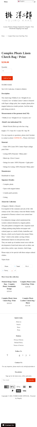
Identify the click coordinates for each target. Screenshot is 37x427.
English (22, 1)
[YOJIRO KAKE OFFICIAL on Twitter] (7, 355)
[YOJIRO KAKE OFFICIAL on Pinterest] (15, 355)
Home (3, 36)
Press (18, 330)
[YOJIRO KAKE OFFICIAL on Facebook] (11, 355)
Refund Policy (18, 342)
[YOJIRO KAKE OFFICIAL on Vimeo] (29, 355)
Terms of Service (19, 345)
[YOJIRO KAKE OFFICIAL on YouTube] (26, 355)
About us (18, 322)
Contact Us (9, 425)
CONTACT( (17, 138)
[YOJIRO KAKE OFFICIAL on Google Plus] (19, 355)
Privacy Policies (18, 340)
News (18, 327)
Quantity (4, 67)
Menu (6, 2)
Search (18, 324)
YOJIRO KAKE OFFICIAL (21, 396)
